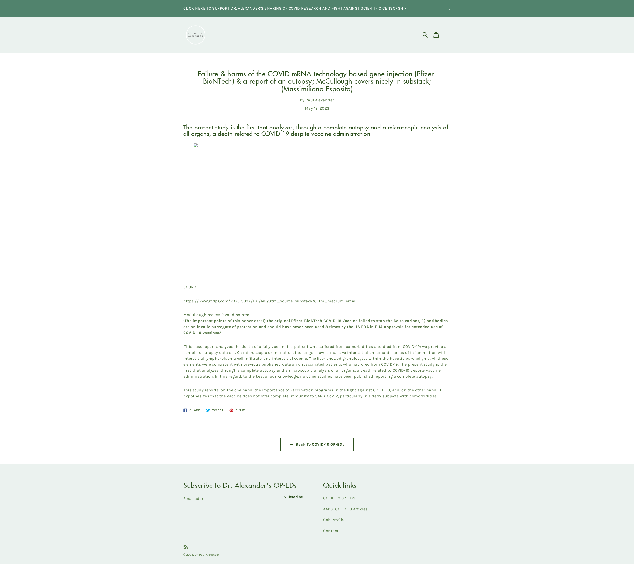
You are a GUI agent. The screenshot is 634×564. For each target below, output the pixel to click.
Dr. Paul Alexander (207, 554)
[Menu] (448, 34)
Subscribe (293, 497)
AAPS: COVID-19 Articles (345, 509)
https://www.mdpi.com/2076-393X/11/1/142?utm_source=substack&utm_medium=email (270, 301)
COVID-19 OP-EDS (339, 498)
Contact (331, 530)
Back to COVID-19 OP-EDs (320, 444)
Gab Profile (333, 519)
